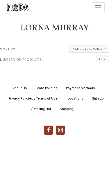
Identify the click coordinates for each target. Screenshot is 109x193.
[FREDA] (15, 7)
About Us (19, 88)
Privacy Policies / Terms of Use (33, 98)
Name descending (87, 49)
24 (101, 59)
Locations (75, 98)
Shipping (67, 109)
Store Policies (46, 88)
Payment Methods (80, 88)
